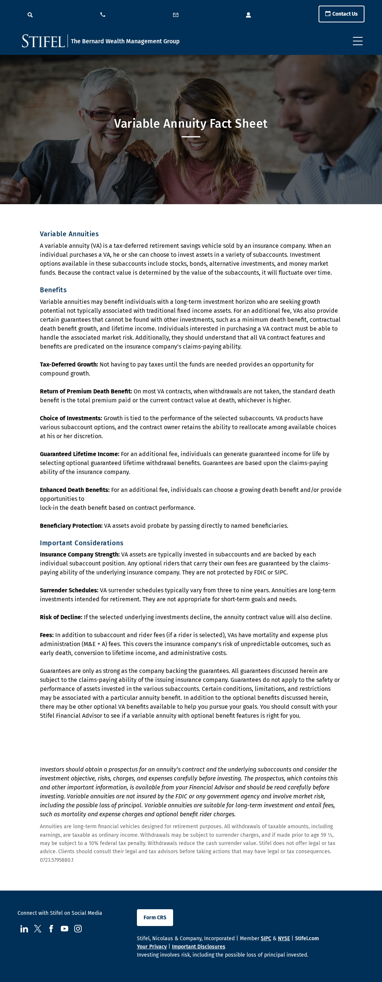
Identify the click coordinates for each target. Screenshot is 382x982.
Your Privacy (152, 947)
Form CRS (155, 917)
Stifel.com (307, 938)
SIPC (266, 938)
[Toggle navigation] (358, 41)
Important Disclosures (198, 947)
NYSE (284, 938)
